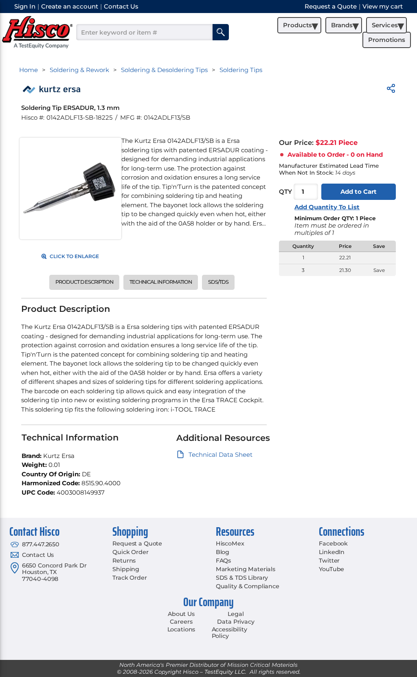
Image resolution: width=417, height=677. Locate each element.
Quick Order (130, 552)
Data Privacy (235, 621)
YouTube (331, 569)
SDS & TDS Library (242, 577)
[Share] (391, 89)
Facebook (333, 543)
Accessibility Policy (229, 633)
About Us (181, 614)
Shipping (125, 569)
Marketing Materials (245, 569)
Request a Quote (137, 543)
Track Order (129, 577)
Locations (181, 629)
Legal (236, 614)
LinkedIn (332, 552)
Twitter (329, 560)
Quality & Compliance (247, 586)
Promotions (386, 40)
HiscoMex (230, 543)
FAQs (223, 560)
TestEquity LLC (224, 671)
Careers (181, 621)
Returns (124, 560)
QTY (285, 191)
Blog (222, 552)
